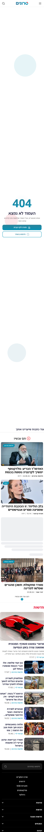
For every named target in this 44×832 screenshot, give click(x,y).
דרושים (22, 781)
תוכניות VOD (22, 785)
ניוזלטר (22, 794)
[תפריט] (40, 3)
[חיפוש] (3, 3)
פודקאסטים (22, 790)
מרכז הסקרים (22, 777)
